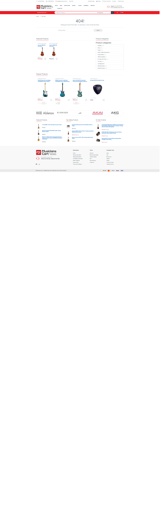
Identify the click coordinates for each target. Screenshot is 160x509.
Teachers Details (93, 156)
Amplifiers (86, 5)
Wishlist (108, 158)
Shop (115, 1)
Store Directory (93, 160)
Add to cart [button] (45, 59)
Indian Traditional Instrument (103, 52)
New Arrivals (67, 5)
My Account (121, 1)
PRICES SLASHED (101, 56)
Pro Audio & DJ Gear (102, 59)
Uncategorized (101, 63)
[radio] (39, 103)
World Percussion (101, 68)
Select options (50, 100)
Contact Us (59, 8)
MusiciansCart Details (94, 154)
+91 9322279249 (41, 1)
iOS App (99, 1)
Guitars (73, 5)
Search (98, 30)
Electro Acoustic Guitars (42, 43)
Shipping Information (77, 156)
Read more (57, 59)
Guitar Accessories (93, 78)
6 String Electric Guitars (42, 78)
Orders (107, 160)
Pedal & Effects (101, 54)
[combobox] (75, 12)
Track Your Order (107, 1)
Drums (80, 5)
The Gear (100, 61)
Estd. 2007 (71, 1)
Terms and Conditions (77, 164)
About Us (93, 5)
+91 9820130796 (50, 1)
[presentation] (123, 113)
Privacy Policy (76, 162)
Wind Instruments (101, 65)
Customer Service (110, 164)
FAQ (90, 158)
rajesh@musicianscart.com (62, 1)
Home (56, 5)
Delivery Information (77, 154)
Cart (107, 154)
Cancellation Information (78, 158)
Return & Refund (76, 160)
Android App (92, 1)
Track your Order (110, 162)
